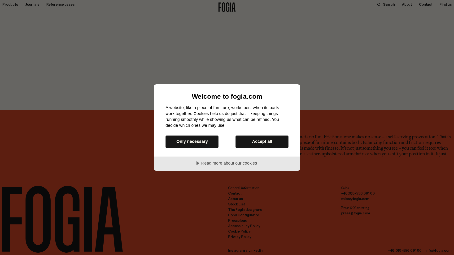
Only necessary (192, 141)
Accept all (262, 141)
